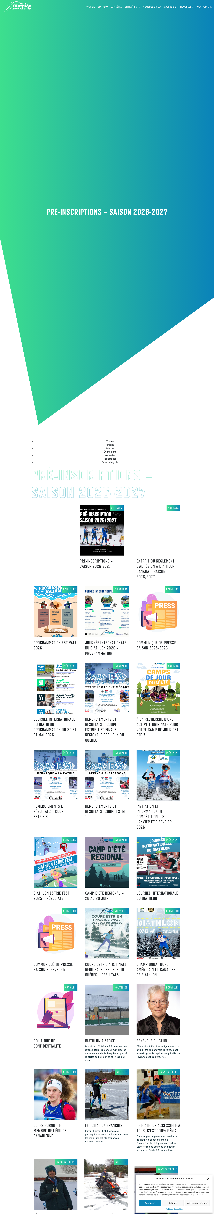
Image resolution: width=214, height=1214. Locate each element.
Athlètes (116, 6)
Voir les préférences (197, 1203)
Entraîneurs (132, 6)
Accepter (150, 1203)
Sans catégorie (169, 1072)
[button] (208, 1178)
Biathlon (103, 6)
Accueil (90, 6)
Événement (121, 589)
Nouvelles (186, 6)
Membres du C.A (152, 6)
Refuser (173, 1203)
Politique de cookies (174, 1209)
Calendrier (170, 6)
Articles (116, 507)
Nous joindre (204, 6)
